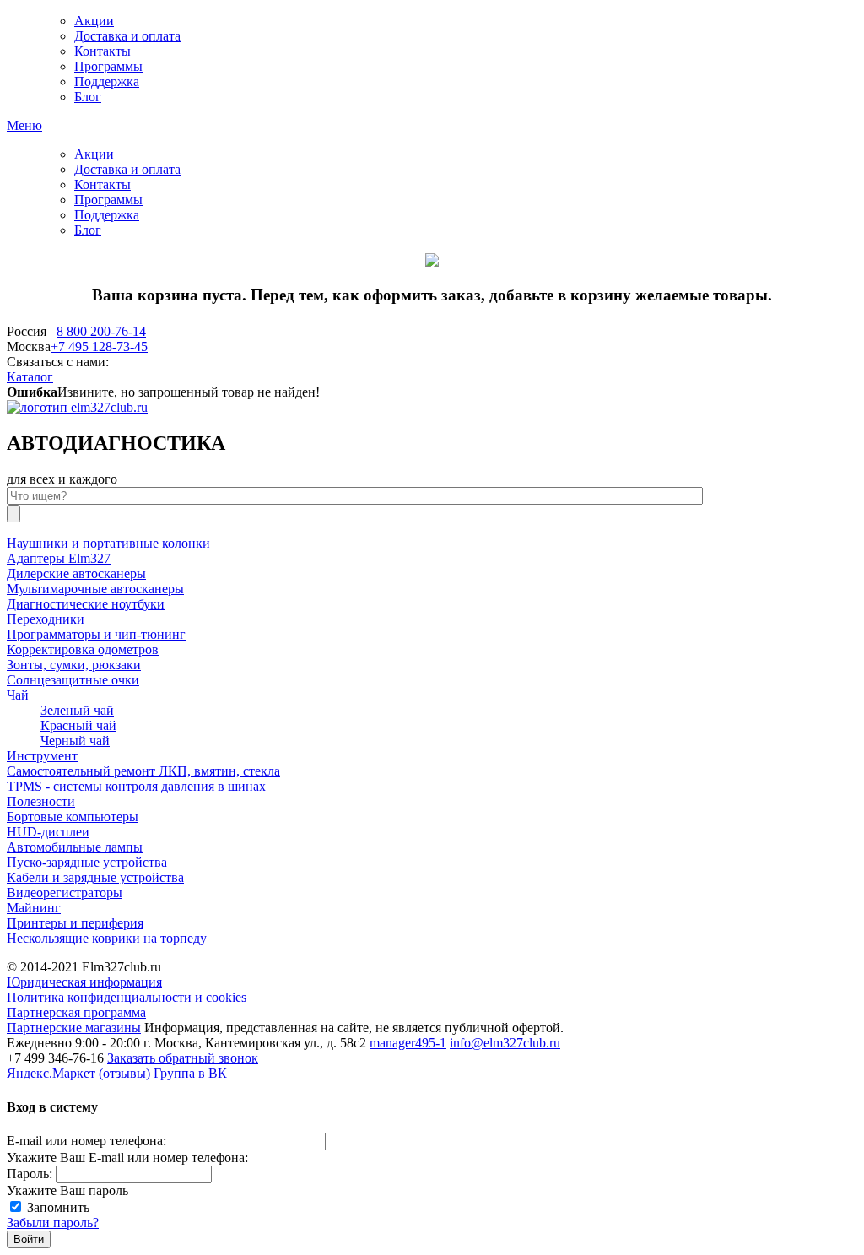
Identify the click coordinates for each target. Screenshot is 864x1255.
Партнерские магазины (74, 1027)
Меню (24, 125)
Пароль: (29, 1173)
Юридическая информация (84, 982)
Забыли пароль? (53, 1222)
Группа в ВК (190, 1073)
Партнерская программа (76, 1012)
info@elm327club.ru (505, 1043)
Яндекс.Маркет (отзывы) (78, 1073)
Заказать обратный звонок (182, 1058)
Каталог (30, 377)
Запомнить (58, 1207)
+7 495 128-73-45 (99, 346)
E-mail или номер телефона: (86, 1140)
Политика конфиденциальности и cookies (126, 997)
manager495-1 (408, 1043)
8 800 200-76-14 (101, 331)
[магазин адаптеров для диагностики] (77, 407)
